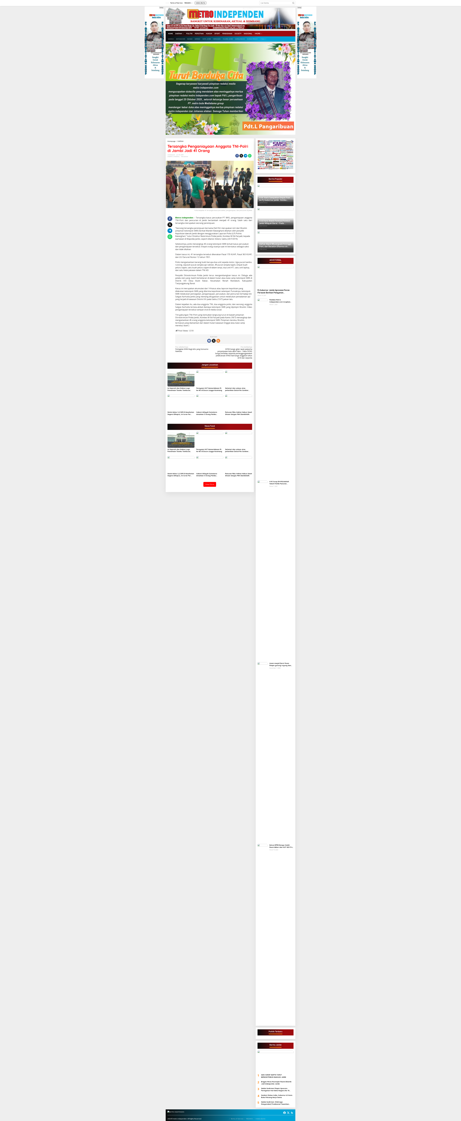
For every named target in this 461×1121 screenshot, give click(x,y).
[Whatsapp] (250, 156)
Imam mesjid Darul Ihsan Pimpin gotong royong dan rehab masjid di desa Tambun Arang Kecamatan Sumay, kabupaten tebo (281, 664)
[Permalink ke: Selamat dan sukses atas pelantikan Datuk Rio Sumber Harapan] (238, 378)
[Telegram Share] (245, 156)
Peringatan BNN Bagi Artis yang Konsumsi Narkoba (191, 349)
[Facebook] (209, 341)
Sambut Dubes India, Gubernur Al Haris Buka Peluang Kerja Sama (276, 1096)
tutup (161, 7)
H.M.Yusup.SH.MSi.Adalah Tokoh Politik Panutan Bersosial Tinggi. (279, 483)
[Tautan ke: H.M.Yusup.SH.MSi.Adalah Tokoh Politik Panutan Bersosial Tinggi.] (263, 570)
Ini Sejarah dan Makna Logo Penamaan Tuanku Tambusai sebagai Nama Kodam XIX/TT (179, 389)
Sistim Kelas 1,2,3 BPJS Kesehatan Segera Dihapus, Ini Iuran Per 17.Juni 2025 (180, 413)
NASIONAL (176, 156)
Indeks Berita (260, 1119)
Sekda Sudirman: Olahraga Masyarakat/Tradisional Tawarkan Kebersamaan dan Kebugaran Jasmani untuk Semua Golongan (276, 1103)
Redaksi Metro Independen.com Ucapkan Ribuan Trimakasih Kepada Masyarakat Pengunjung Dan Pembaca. (281, 301)
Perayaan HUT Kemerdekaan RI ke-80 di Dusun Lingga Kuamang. (209, 389)
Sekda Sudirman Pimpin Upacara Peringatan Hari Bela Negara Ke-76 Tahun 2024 (275, 1089)
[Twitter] (214, 341)
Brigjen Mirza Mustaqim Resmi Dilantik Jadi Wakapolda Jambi (276, 1083)
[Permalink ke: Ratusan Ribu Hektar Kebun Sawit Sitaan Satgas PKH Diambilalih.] (238, 402)
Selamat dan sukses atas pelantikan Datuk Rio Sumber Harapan (236, 389)
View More (209, 484)
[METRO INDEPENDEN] (230, 18)
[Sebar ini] (237, 156)
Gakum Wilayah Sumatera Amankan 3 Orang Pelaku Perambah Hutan (206, 413)
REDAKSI (249, 1119)
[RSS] (218, 341)
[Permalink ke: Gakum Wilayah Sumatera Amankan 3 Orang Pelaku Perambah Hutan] (209, 402)
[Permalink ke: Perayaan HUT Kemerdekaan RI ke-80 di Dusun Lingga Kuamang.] (209, 378)
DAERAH (170, 156)
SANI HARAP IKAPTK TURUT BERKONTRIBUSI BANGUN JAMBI (273, 1076)
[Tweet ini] (241, 156)
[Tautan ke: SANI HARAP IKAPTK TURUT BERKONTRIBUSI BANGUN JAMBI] (276, 1061)
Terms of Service (237, 1119)
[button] (293, 3)
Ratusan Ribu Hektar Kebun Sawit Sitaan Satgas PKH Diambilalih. (238, 413)
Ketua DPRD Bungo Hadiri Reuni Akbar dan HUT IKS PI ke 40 (281, 846)
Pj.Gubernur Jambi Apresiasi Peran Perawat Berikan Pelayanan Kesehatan (274, 291)
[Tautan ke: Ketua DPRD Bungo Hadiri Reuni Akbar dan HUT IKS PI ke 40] (263, 934)
